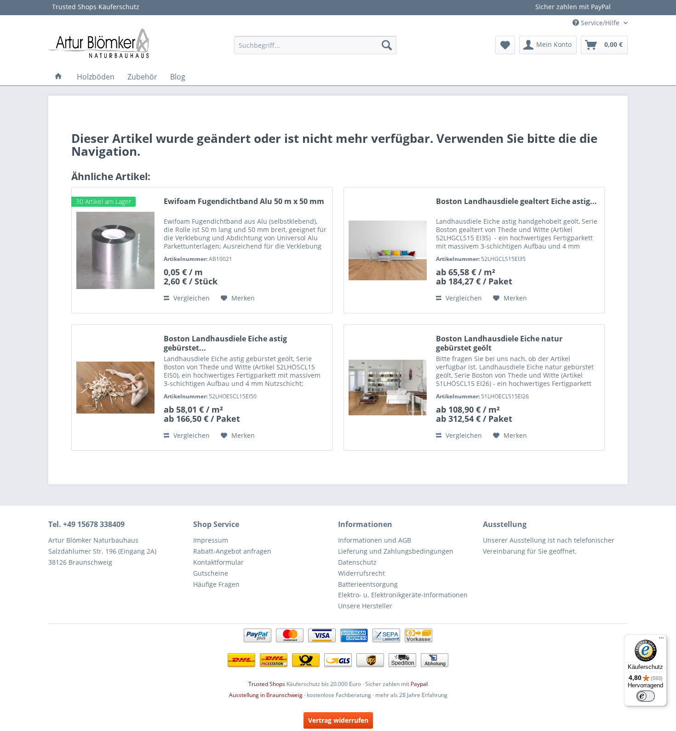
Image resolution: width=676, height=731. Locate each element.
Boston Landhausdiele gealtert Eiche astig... (516, 201)
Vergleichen (191, 298)
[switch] (645, 696)
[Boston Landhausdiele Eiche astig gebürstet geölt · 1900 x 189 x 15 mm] (115, 387)
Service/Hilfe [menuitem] (600, 22)
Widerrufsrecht (361, 573)
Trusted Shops (266, 684)
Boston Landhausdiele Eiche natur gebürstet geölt (499, 343)
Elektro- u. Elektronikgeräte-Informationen (403, 594)
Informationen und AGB (374, 540)
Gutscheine (210, 573)
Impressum (210, 540)
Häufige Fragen (216, 584)
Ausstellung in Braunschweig (266, 695)
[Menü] (661, 640)
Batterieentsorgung (368, 584)
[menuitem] (315, 45)
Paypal (419, 684)
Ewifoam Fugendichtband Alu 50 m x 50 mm (244, 201)
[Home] (58, 76)
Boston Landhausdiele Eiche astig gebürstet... (225, 343)
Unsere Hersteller (365, 605)
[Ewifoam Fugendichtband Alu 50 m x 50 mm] (115, 250)
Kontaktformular (218, 562)
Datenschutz (357, 562)
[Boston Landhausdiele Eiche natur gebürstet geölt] (388, 387)
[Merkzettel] (505, 45)
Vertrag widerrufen (338, 720)
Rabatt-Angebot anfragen (232, 551)
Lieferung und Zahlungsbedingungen (395, 551)
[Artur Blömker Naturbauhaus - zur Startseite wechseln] (98, 43)
